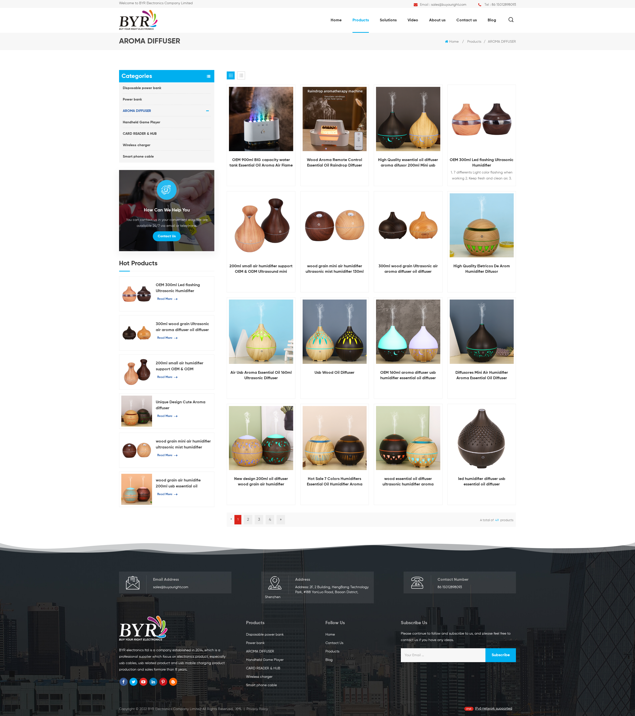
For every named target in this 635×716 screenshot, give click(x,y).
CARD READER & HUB (140, 134)
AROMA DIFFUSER (502, 41)
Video (413, 20)
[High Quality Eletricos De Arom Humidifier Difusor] (482, 225)
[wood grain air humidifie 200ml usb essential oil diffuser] (136, 489)
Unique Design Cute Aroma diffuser (180, 405)
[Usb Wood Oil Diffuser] (335, 332)
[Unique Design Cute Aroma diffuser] (136, 411)
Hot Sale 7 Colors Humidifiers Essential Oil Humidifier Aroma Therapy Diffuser (334, 482)
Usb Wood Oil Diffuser (334, 373)
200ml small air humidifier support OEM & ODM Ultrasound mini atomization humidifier (182, 366)
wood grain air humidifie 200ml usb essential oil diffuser (178, 483)
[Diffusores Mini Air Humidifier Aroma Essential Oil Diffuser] (482, 332)
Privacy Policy (257, 709)
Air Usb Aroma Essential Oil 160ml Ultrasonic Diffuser (261, 375)
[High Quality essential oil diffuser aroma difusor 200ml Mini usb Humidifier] (408, 119)
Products (360, 20)
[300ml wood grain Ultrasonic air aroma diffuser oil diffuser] (136, 332)
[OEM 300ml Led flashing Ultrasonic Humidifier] (136, 293)
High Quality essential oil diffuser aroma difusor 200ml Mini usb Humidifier (408, 163)
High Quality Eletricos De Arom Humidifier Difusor (481, 269)
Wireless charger (136, 145)
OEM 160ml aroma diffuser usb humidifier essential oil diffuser (408, 375)
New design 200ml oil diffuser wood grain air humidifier (261, 481)
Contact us (466, 20)
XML (238, 709)
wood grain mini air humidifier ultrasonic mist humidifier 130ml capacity (183, 445)
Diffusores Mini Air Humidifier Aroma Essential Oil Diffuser (481, 375)
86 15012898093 (504, 4)
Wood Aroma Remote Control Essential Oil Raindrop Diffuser (334, 163)
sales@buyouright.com (448, 4)
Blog (492, 20)
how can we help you (167, 210)
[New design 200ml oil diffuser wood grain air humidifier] (261, 438)
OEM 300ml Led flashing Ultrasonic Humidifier (178, 288)
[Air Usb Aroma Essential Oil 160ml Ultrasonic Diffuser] (261, 332)
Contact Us (167, 236)
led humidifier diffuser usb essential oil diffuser (481, 481)
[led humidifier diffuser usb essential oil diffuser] (482, 438)
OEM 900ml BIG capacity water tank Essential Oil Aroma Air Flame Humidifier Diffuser (261, 163)
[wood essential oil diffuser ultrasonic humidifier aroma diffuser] (408, 438)
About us (437, 20)
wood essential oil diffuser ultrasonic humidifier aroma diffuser (408, 482)
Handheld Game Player (141, 122)
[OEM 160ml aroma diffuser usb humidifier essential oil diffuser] (408, 332)
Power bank (132, 99)
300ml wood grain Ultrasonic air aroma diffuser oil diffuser (182, 327)
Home (336, 20)
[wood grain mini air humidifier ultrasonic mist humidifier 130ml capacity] (136, 450)
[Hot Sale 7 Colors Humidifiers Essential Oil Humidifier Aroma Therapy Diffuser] (335, 438)
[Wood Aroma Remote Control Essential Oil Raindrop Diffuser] (335, 119)
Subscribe (501, 655)
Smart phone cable (138, 156)
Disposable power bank (142, 88)
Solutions (388, 20)
